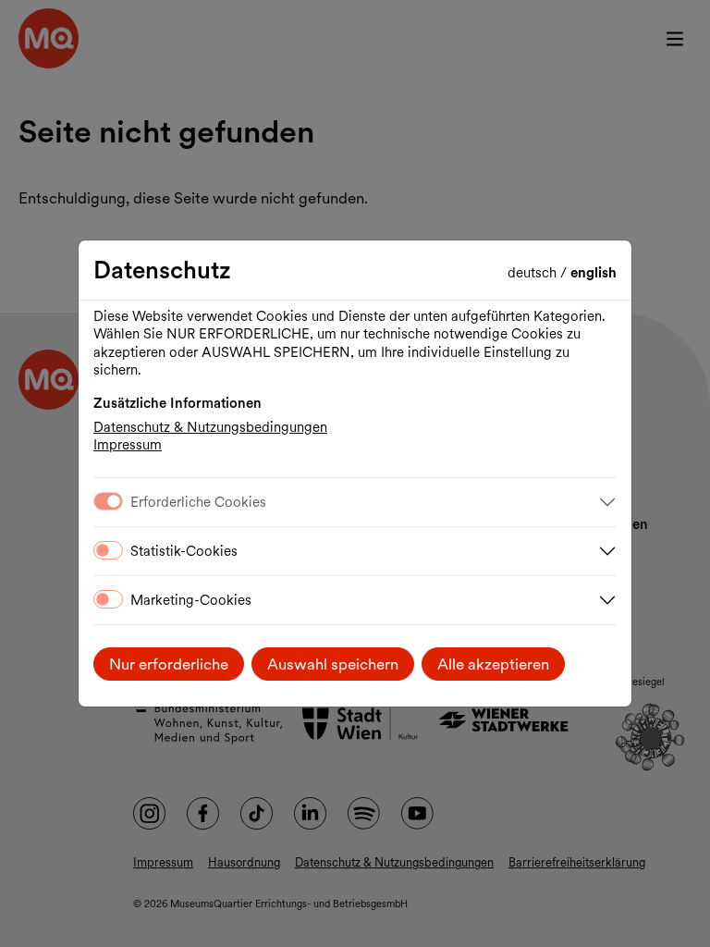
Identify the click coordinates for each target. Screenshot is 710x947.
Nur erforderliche (168, 664)
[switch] (108, 550)
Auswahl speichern (332, 664)
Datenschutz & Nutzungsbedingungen (210, 427)
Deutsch (534, 272)
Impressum (127, 445)
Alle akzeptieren (493, 664)
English (593, 272)
